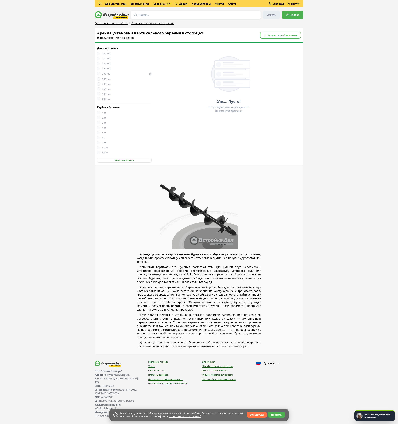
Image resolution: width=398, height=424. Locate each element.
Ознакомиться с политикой (185, 416)
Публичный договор (158, 374)
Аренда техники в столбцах (111, 23)
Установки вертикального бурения (152, 23)
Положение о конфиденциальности (165, 379)
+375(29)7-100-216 (105, 416)
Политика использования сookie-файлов (167, 383)
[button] (280, 35)
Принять (276, 414)
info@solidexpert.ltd (106, 408)
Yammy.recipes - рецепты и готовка (219, 379)
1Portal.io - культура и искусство (217, 366)
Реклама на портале (158, 361)
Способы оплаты (156, 370)
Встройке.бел (208, 361)
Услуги (151, 366)
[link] (292, 15)
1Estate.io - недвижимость (214, 370)
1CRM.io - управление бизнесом (217, 374)
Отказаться (257, 414)
